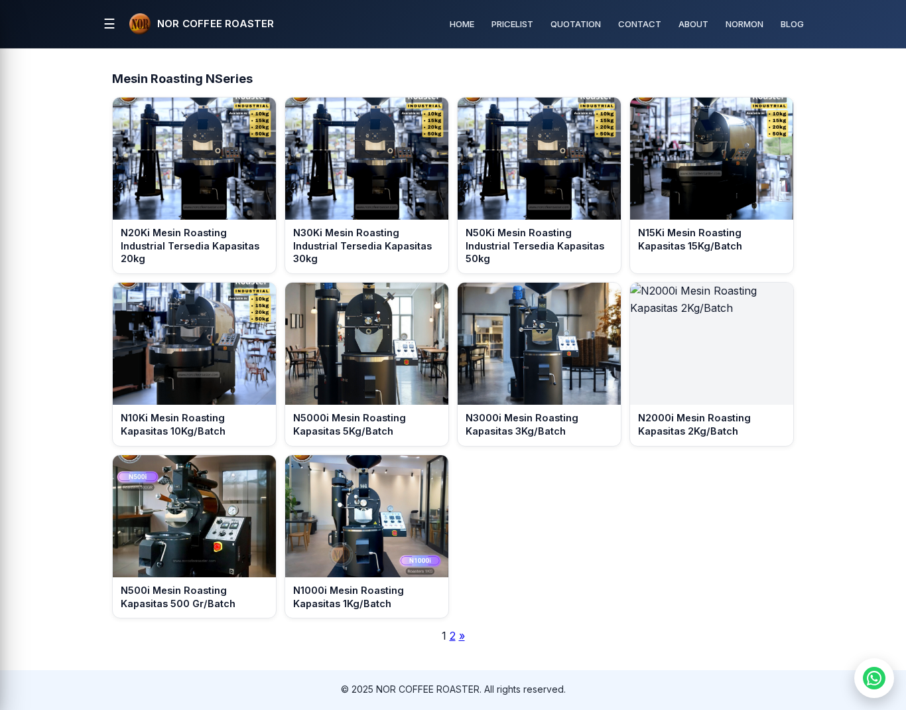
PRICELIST (512, 24)
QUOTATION (575, 24)
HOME (462, 24)
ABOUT (693, 24)
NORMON (744, 24)
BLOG (792, 24)
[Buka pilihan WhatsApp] (874, 678)
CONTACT (639, 24)
